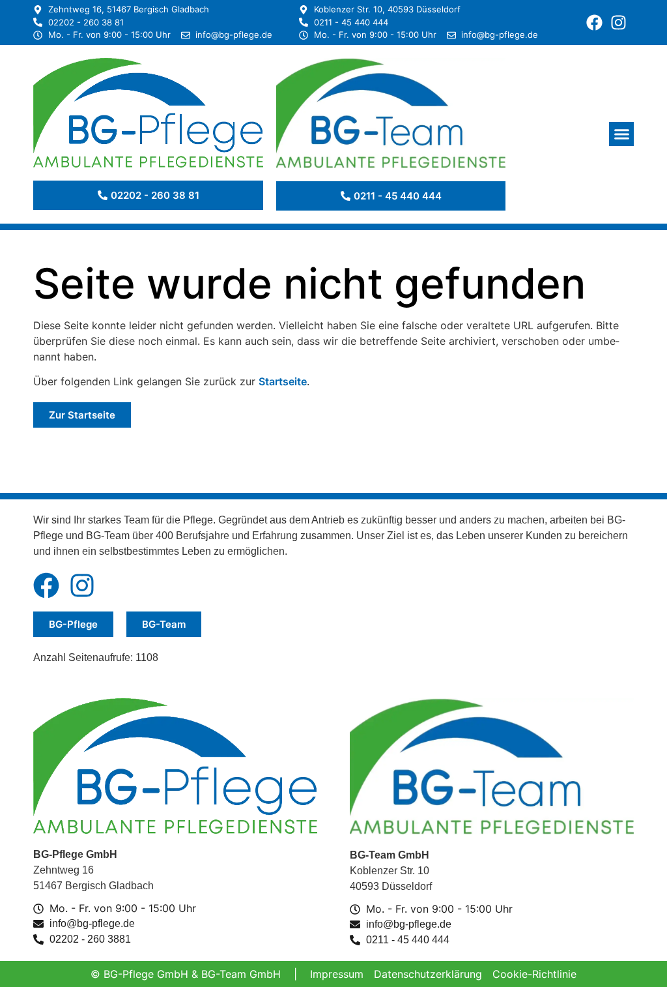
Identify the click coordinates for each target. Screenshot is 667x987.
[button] (621, 134)
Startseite (283, 381)
